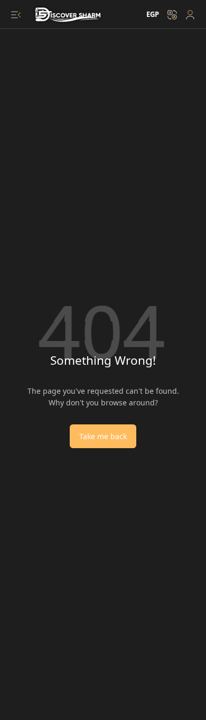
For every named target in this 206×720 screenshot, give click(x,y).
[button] (16, 15)
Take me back (103, 436)
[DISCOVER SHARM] (68, 14)
